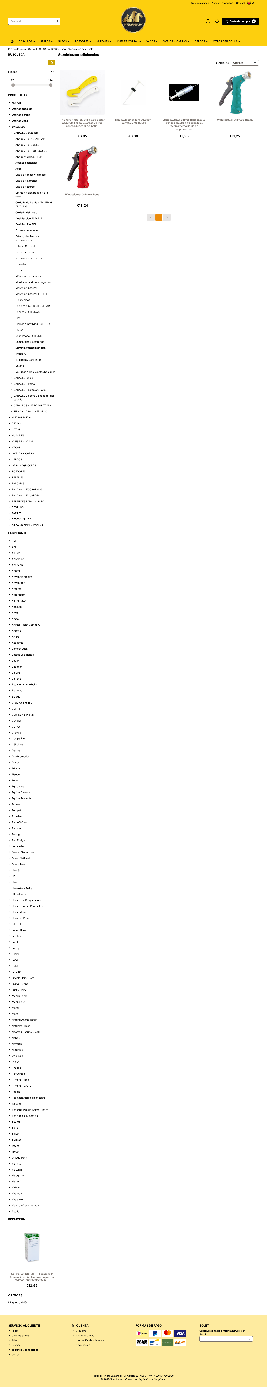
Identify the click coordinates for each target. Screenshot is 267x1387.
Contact (240, 2)
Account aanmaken (222, 2)
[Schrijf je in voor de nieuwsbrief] (249, 1339)
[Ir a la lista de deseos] (217, 21)
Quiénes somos (200, 2)
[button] (252, 3)
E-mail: (226, 1334)
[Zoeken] (51, 62)
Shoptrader (116, 1379)
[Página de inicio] (12, 41)
